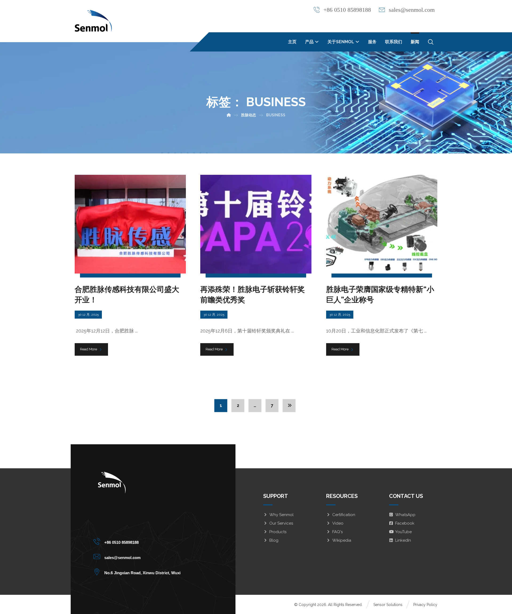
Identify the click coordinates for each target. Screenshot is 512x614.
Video (337, 523)
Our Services (281, 523)
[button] (430, 41)
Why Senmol (281, 514)
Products (277, 531)
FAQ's (337, 531)
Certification (343, 514)
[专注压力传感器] (93, 21)
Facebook (404, 523)
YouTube (403, 531)
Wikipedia (341, 540)
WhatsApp (405, 514)
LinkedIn (403, 540)
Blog (273, 540)
